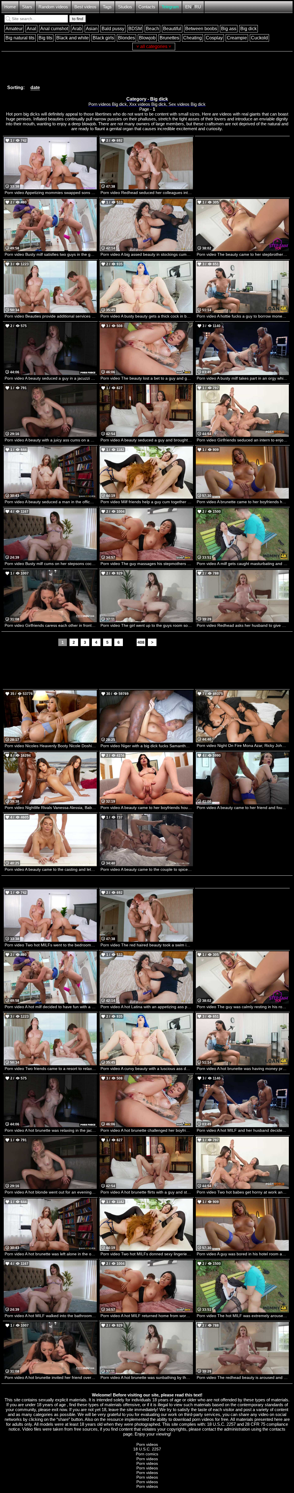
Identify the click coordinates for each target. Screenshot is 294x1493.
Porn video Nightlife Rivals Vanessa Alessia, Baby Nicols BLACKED (51, 807)
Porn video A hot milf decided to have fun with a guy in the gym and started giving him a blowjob (51, 1006)
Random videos (53, 6)
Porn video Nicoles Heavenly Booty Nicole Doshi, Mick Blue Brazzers (51, 745)
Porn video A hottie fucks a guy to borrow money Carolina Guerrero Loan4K (243, 316)
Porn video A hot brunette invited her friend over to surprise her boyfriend (51, 1377)
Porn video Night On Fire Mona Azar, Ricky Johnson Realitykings (243, 745)
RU (198, 6)
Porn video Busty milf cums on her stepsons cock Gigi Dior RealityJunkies (51, 563)
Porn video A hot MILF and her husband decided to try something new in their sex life (243, 1130)
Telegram (170, 6)
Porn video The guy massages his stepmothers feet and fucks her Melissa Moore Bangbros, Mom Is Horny (146, 563)
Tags (107, 6)
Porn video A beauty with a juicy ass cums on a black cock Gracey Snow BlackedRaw (51, 440)
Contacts (146, 6)
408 (141, 642)
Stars (27, 6)
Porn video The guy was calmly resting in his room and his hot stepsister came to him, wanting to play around (243, 1006)
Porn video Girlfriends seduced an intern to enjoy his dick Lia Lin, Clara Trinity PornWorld (243, 440)
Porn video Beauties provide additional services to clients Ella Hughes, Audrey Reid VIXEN (51, 316)
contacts (277, 1429)
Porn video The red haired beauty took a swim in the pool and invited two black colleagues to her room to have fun (146, 945)
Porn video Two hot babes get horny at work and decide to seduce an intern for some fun (243, 1192)
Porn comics (147, 1454)
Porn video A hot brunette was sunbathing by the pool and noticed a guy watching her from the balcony (146, 1377)
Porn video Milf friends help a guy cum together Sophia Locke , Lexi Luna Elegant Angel (146, 501)
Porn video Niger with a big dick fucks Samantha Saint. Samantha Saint (146, 745)
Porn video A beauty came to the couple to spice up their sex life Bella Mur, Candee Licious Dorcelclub (146, 869)
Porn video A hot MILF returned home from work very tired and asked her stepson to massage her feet (146, 1315)
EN (188, 6)
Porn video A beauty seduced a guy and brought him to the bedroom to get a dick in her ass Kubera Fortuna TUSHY (146, 440)
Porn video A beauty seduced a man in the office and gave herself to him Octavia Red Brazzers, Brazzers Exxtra (51, 501)
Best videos (85, 6)
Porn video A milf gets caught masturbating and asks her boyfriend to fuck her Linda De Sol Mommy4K (243, 563)
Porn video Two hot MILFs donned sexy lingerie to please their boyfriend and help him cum (146, 1254)
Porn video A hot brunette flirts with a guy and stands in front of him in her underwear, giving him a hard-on (146, 1192)
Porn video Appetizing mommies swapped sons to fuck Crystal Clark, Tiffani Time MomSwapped (51, 192)
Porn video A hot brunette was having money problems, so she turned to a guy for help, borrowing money (243, 1068)
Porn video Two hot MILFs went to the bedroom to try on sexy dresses (51, 945)
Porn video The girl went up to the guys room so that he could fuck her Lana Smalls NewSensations (146, 625)
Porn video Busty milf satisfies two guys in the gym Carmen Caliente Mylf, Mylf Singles (51, 254)
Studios (125, 6)
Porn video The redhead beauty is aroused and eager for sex (243, 1377)
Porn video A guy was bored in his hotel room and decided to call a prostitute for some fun (243, 1254)
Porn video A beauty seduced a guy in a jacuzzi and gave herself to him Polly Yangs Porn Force (51, 378)
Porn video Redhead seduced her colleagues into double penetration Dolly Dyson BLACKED (146, 192)
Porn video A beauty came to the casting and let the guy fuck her (51, 869)
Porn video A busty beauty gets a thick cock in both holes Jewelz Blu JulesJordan (146, 316)
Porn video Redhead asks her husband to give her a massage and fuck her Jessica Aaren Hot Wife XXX (243, 625)
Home (10, 6)
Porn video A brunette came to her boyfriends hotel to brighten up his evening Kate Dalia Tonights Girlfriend (243, 501)
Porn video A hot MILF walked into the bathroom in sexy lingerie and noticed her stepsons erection (51, 1315)
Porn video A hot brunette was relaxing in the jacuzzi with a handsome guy (51, 1130)
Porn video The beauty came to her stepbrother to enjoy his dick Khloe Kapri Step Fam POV (243, 254)
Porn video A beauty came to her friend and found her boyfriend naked (243, 807)
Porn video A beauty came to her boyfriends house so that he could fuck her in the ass (146, 807)
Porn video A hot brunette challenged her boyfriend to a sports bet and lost (146, 1130)
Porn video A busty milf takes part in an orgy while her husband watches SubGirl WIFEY (243, 378)
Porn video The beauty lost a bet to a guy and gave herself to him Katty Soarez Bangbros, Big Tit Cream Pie (146, 378)
